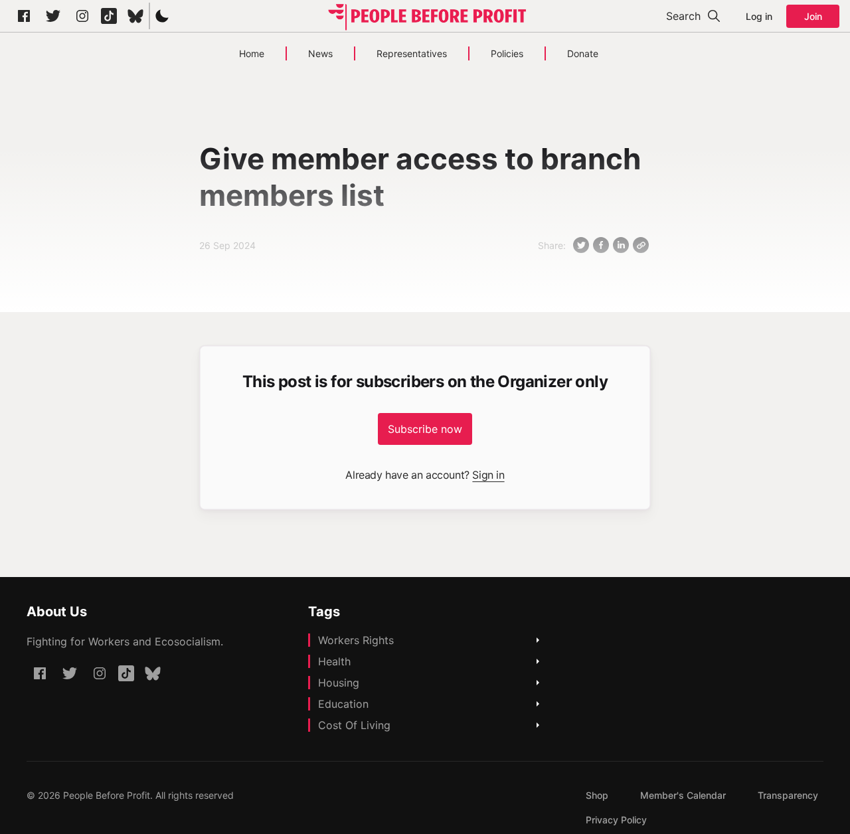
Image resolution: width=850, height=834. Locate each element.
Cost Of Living (354, 725)
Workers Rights (356, 640)
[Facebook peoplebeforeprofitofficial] (24, 16)
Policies (507, 53)
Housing (338, 682)
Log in (759, 16)
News (320, 53)
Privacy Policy (616, 819)
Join (813, 16)
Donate (582, 53)
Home (251, 53)
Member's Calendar (683, 795)
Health (334, 661)
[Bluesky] (135, 16)
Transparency (788, 795)
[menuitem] (597, 795)
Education (343, 703)
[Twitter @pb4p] (53, 16)
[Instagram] (82, 16)
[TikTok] (109, 16)
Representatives (412, 53)
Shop (597, 795)
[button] (162, 16)
